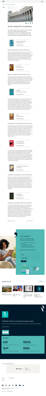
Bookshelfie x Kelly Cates (17, 295)
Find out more (19, 45)
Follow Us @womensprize (7, 363)
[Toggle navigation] (42, 1)
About (3, 378)
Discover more (5, 326)
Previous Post (12, 220)
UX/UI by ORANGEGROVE (8, 391)
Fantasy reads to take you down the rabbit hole (28, 296)
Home (2, 4)
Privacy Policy (11, 378)
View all (41, 281)
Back (4, 7)
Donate (5, 332)
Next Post (29, 220)
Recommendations (6, 4)
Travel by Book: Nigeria (7, 294)
